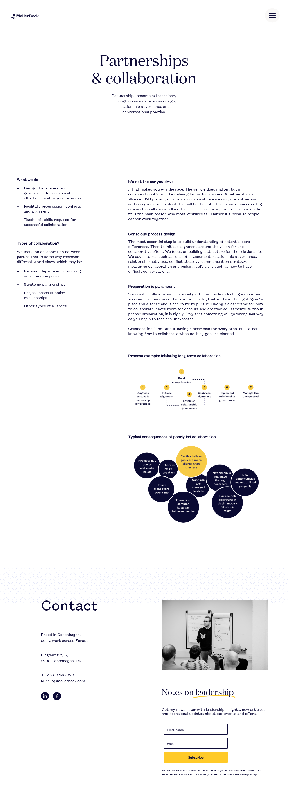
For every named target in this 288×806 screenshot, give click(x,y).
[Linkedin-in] (45, 696)
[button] (272, 15)
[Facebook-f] (57, 696)
